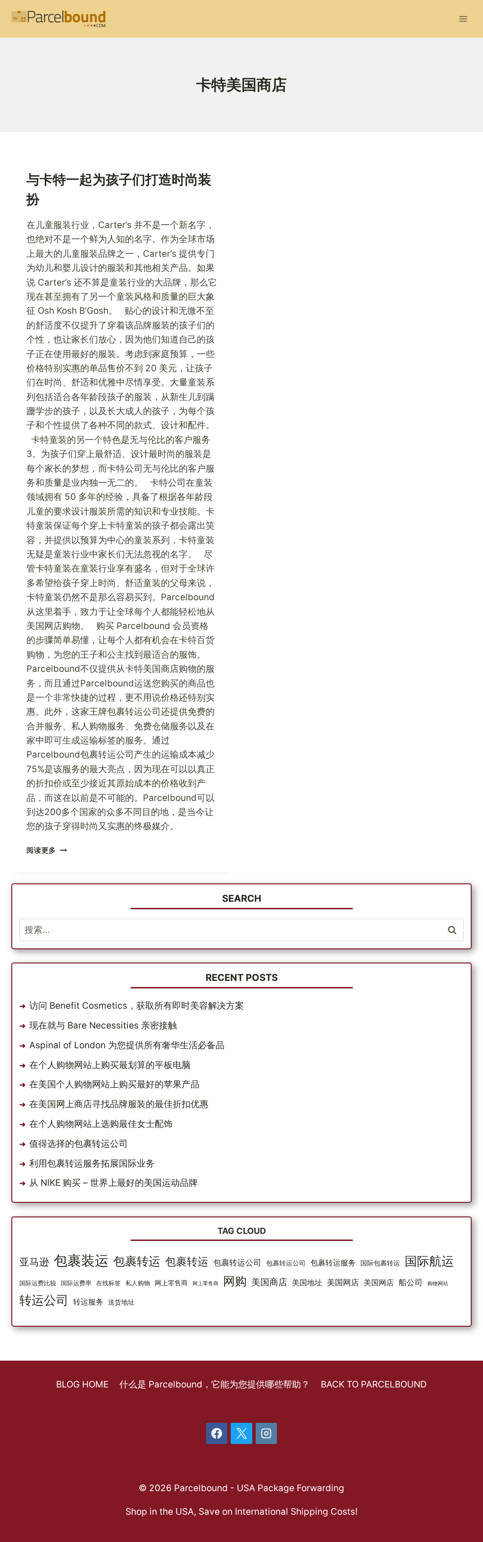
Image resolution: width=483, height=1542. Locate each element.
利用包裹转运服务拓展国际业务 (92, 1163)
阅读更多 (44, 850)
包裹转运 (136, 1261)
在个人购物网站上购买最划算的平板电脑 (110, 1065)
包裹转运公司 (237, 1262)
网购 (235, 1281)
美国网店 (343, 1282)
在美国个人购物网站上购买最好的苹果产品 (114, 1084)
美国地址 (307, 1282)
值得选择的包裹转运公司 (78, 1143)
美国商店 (269, 1282)
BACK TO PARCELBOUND (374, 1384)
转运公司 (43, 1300)
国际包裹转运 (380, 1263)
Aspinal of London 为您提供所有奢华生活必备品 (127, 1045)
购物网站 (437, 1284)
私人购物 (137, 1283)
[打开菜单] (463, 18)
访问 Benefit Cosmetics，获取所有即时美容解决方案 (136, 1005)
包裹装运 (81, 1260)
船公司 (411, 1282)
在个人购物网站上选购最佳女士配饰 (101, 1123)
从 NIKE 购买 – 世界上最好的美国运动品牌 (113, 1182)
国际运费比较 (37, 1283)
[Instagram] (266, 1433)
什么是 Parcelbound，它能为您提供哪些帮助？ (214, 1384)
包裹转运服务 (333, 1262)
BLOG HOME (82, 1384)
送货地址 (121, 1302)
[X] (241, 1433)
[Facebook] (217, 1433)
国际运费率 (76, 1283)
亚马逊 (34, 1262)
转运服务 (88, 1301)
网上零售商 (171, 1283)
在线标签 (108, 1283)
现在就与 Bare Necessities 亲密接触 (103, 1025)
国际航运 (429, 1261)
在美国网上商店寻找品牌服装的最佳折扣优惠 (118, 1104)
